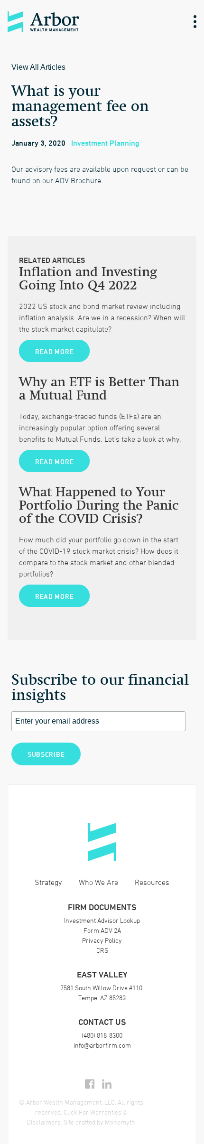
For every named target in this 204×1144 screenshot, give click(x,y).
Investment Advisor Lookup (102, 920)
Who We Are (98, 882)
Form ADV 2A (102, 930)
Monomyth (120, 1122)
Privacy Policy (102, 940)
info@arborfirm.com (102, 1045)
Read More (54, 351)
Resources (152, 882)
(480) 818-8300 (102, 1035)
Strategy (48, 882)
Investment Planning (105, 143)
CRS (102, 950)
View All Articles (38, 67)
